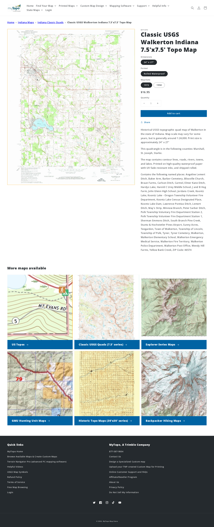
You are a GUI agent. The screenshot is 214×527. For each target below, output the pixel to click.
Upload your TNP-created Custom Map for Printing (136, 466)
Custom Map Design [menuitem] (92, 5)
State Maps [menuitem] (33, 10)
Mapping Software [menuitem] (120, 5)
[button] (192, 8)
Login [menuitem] (48, 10)
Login (10, 492)
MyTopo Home (15, 451)
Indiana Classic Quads (51, 22)
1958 (159, 85)
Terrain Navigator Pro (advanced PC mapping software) (36, 461)
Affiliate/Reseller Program (123, 477)
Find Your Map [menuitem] (44, 5)
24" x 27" (149, 62)
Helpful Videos (15, 466)
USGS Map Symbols (17, 472)
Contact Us (115, 456)
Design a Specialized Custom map (127, 461)
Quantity (145, 97)
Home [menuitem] (30, 5)
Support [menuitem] (142, 5)
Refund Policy (14, 477)
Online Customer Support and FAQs (128, 472)
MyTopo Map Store (110, 521)
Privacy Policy (116, 487)
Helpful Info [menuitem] (159, 5)
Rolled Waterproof (154, 73)
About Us (114, 482)
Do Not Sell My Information (124, 492)
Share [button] (147, 122)
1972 (146, 85)
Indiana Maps (26, 22)
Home (10, 22)
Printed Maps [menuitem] (67, 5)
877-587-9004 (116, 451)
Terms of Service (16, 482)
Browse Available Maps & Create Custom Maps (32, 456)
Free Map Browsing (17, 487)
